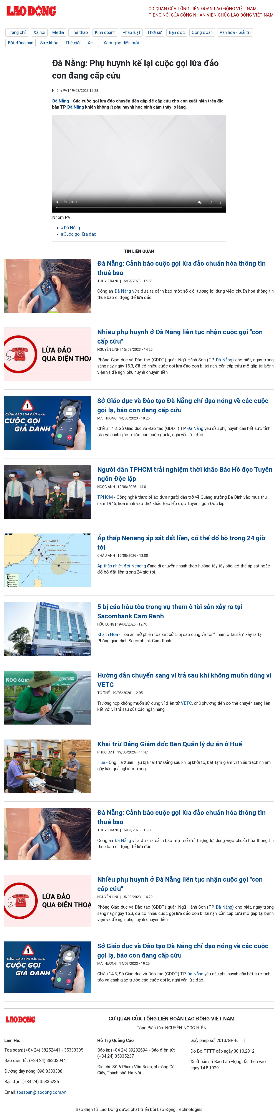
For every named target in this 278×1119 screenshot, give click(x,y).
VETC (186, 703)
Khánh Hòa (107, 634)
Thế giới (73, 42)
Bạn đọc (177, 32)
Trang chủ (17, 32)
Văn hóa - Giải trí (235, 32)
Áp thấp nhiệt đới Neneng (121, 566)
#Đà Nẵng (70, 227)
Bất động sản (20, 42)
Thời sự (154, 32)
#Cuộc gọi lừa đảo (78, 234)
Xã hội (39, 32)
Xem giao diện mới (121, 42)
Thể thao (79, 32)
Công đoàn (202, 32)
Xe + (92, 42)
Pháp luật (131, 32)
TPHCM (105, 497)
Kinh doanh (105, 32)
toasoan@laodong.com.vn (41, 1092)
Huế (101, 762)
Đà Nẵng (60, 101)
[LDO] (47, 286)
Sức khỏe (49, 42)
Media (58, 32)
